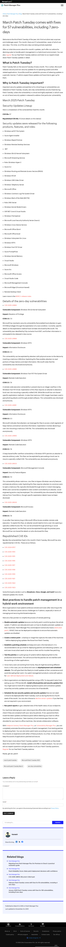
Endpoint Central (12, 725)
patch (6, 630)
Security (36, 931)
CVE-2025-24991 (10, 405)
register (9, 55)
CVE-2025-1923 (9, 587)
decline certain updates (43, 698)
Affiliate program (23, 934)
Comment (6, 786)
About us (7, 931)
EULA (15, 931)
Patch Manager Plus (26, 725)
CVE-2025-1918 (9, 570)
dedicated (58, 628)
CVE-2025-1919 (9, 574)
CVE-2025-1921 (9, 578)
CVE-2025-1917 (9, 565)
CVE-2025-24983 (10, 305)
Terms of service (25, 931)
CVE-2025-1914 (9, 552)
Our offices (56, 934)
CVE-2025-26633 (10, 463)
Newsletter (34, 934)
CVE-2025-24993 (10, 436)
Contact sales (46, 934)
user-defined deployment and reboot (20, 676)
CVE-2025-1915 (9, 556)
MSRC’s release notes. (24, 296)
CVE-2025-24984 (10, 338)
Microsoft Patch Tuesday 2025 (31, 760)
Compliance (45, 931)
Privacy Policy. (55, 808)
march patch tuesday (10, 760)
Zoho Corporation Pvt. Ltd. (29, 942)
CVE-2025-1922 (9, 583)
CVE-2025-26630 (10, 502)
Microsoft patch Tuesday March (13, 766)
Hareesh (15, 834)
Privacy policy (57, 931)
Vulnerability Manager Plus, (46, 725)
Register (6, 749)
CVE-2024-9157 (9, 547)
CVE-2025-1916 (9, 561)
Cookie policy (10, 934)
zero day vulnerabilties (34, 766)
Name (4, 802)
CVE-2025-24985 (10, 369)
